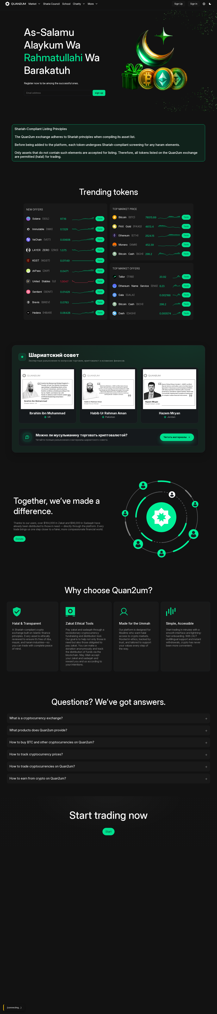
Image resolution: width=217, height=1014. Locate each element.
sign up (99, 92)
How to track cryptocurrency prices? (36, 754)
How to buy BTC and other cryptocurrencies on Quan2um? (51, 742)
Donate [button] (19, 539)
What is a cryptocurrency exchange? (36, 718)
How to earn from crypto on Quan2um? (37, 778)
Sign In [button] (193, 3)
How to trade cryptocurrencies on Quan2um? (42, 766)
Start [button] (108, 831)
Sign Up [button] (178, 3)
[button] (210, 4)
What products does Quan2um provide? (38, 730)
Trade (99, 218)
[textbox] (57, 93)
